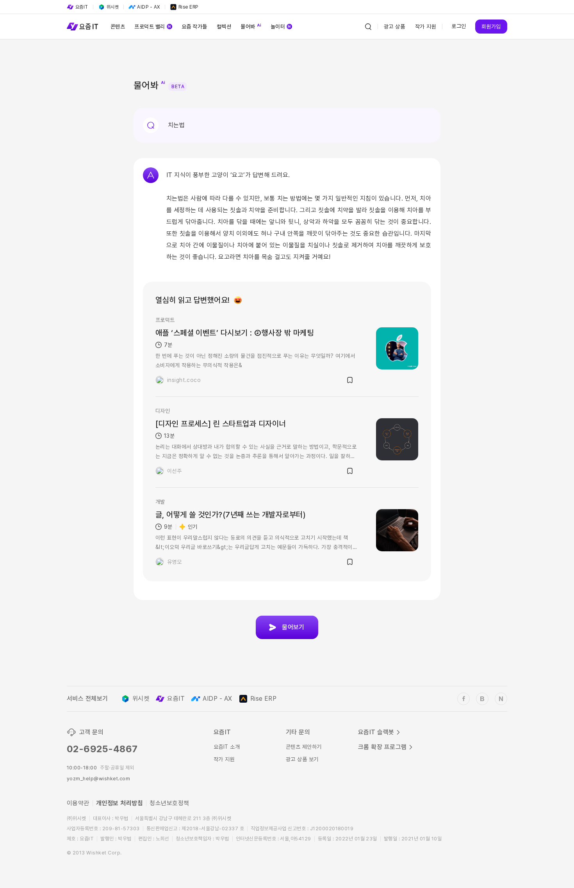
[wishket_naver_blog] (501, 699)
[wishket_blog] (482, 699)
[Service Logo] (82, 26)
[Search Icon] (368, 26)
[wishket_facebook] (463, 699)
